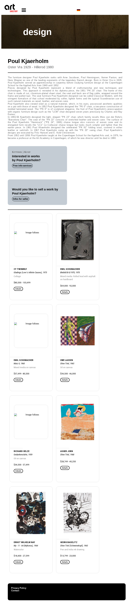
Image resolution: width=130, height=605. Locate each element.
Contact (15, 590)
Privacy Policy (18, 588)
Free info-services (22, 165)
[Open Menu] (24, 10)
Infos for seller (20, 199)
